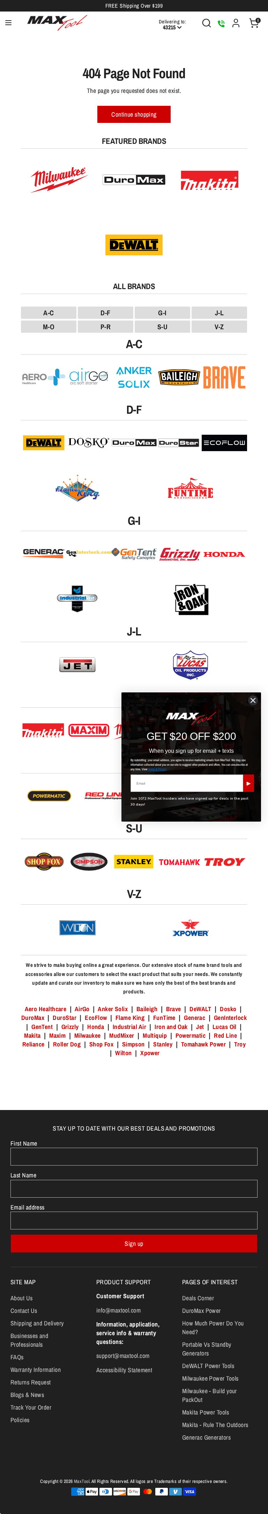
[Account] (236, 20)
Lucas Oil (225, 1026)
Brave (173, 1009)
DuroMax (32, 1017)
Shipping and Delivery (37, 1323)
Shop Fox (101, 1044)
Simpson (133, 1044)
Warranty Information (35, 1369)
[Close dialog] (253, 700)
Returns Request (30, 1382)
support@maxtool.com (123, 1355)
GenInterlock (230, 1017)
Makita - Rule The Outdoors (215, 1424)
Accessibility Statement (124, 1370)
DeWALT (200, 1009)
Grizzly (70, 1026)
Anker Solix (113, 1009)
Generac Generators (206, 1437)
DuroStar (64, 1017)
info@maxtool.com (118, 1310)
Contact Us (23, 1310)
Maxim (57, 1035)
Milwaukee (87, 1035)
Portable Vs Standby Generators (206, 1349)
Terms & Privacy (157, 769)
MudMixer (121, 1035)
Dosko (228, 1009)
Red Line (225, 1035)
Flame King (130, 1017)
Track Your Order (30, 1407)
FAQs (17, 1357)
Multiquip (155, 1035)
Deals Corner (198, 1298)
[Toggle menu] (8, 23)
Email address (27, 1207)
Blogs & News (27, 1394)
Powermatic (191, 1035)
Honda (95, 1026)
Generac (194, 1017)
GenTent (42, 1026)
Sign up (134, 1243)
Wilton (123, 1053)
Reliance (33, 1044)
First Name (23, 1143)
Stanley (162, 1044)
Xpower (150, 1053)
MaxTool (81, 1481)
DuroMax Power (201, 1310)
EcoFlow (96, 1017)
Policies (20, 1420)
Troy (240, 1044)
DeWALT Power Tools (208, 1365)
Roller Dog (67, 1044)
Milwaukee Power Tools (210, 1378)
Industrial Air (129, 1026)
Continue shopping (134, 114)
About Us (21, 1298)
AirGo (82, 1009)
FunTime (164, 1017)
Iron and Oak (172, 1026)
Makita (32, 1035)
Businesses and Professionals (29, 1340)
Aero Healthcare (46, 1009)
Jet (200, 1026)
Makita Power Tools (205, 1412)
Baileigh (147, 1009)
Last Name (23, 1175)
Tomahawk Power (203, 1044)
